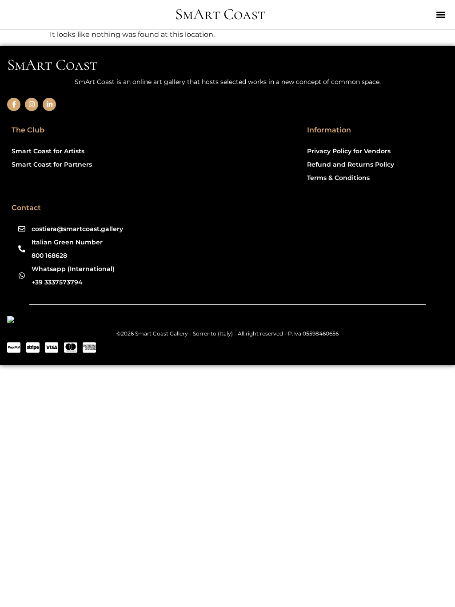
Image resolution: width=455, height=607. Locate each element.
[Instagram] (31, 104)
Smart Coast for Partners (52, 164)
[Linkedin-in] (49, 104)
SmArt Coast (220, 14)
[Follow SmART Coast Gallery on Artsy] (75, 321)
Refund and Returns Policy (350, 164)
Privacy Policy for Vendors (349, 151)
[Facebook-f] (13, 104)
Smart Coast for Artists (48, 151)
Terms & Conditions (338, 178)
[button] (440, 14)
